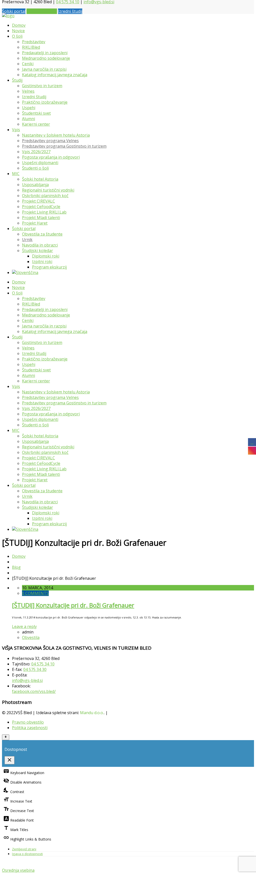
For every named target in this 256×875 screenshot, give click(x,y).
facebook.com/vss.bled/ (34, 691)
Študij (17, 80)
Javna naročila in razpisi (44, 69)
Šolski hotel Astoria (40, 179)
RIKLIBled (31, 47)
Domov (19, 25)
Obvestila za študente (42, 234)
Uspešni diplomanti (40, 162)
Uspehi (28, 107)
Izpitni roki (42, 261)
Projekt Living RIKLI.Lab (44, 212)
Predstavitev (33, 41)
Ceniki (28, 63)
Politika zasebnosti (30, 727)
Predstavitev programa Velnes (50, 140)
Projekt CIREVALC (38, 201)
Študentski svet (36, 113)
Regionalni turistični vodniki (48, 190)
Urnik (27, 239)
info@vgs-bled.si (27, 680)
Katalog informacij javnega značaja (54, 74)
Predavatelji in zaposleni (45, 52)
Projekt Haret (35, 223)
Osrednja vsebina (18, 870)
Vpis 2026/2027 (36, 151)
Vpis (16, 129)
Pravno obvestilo (28, 722)
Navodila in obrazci (40, 245)
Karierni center (36, 124)
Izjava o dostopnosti (27, 854)
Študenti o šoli (35, 168)
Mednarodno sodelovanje (46, 58)
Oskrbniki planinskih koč (45, 195)
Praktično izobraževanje (45, 102)
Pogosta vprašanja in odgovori (51, 157)
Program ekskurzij (49, 267)
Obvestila (31, 637)
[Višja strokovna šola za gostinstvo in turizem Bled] (8, 15)
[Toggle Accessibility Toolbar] (5, 737)
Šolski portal (14, 11)
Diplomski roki (45, 256)
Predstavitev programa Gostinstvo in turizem (64, 146)
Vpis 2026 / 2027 (41, 11)
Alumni (28, 118)
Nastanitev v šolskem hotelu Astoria (56, 135)
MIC (16, 173)
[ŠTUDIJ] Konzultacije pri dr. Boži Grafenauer (73, 605)
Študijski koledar (37, 250)
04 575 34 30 (34, 669)
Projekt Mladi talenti (41, 217)
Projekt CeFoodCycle (41, 206)
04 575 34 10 (42, 664)
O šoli (17, 36)
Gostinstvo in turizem (42, 85)
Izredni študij (70, 11)
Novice (18, 30)
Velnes (28, 91)
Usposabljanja (35, 184)
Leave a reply (24, 626)
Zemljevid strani (24, 849)
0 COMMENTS (35, 593)
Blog (16, 567)
